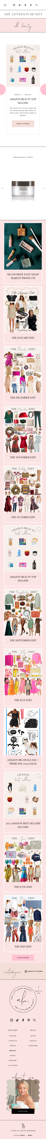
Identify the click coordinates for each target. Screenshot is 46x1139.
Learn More (23, 1111)
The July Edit (23, 700)
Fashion (12, 1036)
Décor (13, 1046)
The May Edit (23, 946)
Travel (13, 1055)
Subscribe (33, 1046)
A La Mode (13, 1065)
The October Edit (23, 517)
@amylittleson (35, 971)
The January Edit (23, 337)
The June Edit (23, 886)
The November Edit (23, 457)
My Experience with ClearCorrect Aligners (23, 100)
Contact (33, 1041)
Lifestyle (13, 1041)
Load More (23, 958)
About (33, 1036)
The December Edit (23, 397)
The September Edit (23, 640)
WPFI (30, 1135)
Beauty (18, 92)
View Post (23, 125)
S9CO (22, 1135)
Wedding (13, 1060)
